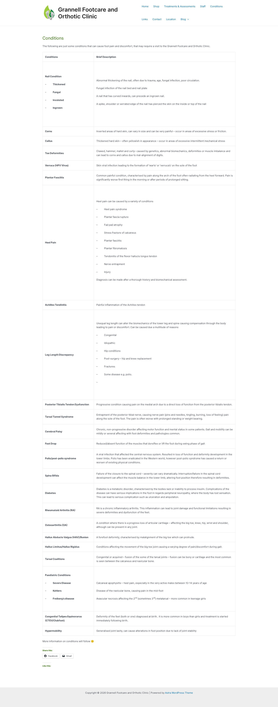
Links (145, 19)
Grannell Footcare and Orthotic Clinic (88, 13)
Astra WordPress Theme (179, 692)
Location (171, 19)
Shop (156, 6)
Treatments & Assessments (179, 6)
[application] (187, 19)
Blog (183, 19)
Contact (157, 19)
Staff (202, 6)
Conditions (216, 6)
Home (145, 6)
